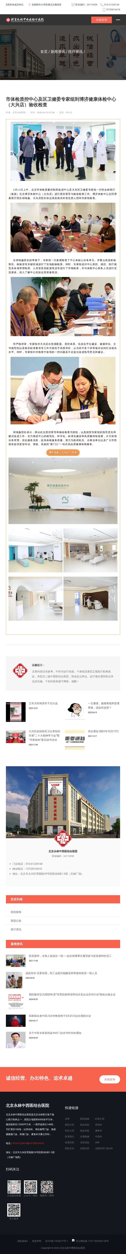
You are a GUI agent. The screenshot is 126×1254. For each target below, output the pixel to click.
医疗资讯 (16, 929)
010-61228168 (111, 4)
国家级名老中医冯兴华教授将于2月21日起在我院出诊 (60, 1015)
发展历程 (69, 1142)
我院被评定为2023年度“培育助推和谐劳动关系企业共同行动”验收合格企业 (72, 994)
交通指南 (84, 1136)
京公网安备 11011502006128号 (92, 1241)
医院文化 (69, 1148)
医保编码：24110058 (86, 4)
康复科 (98, 1130)
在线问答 (84, 1148)
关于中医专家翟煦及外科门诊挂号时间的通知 (55, 1033)
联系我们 (69, 1136)
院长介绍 (69, 1130)
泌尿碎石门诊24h (104, 1148)
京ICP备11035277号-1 (56, 1241)
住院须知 (84, 1142)
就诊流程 (84, 1130)
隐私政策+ (23, 1241)
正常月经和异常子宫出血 (43, 703)
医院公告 (16, 920)
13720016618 (113, 9)
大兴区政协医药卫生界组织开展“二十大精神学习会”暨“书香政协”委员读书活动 (44, 735)
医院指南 (84, 1118)
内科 (97, 1142)
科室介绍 (99, 1118)
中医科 (98, 1136)
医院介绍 (69, 1124)
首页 (67, 1118)
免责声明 (36, 1241)
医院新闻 (16, 912)
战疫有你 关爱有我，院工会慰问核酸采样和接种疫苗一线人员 (61, 973)
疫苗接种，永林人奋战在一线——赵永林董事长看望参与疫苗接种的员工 (70, 955)
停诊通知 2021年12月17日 (103, 731)
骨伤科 (98, 1124)
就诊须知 (84, 1124)
